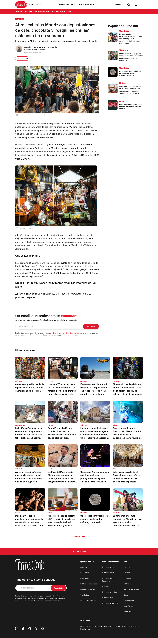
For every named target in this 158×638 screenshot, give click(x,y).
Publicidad (84, 573)
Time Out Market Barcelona (108, 580)
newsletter (76, 294)
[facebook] (29, 628)
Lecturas (127, 567)
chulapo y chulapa (43, 239)
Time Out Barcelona (109, 573)
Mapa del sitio (85, 621)
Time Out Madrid (108, 567)
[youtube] (42, 628)
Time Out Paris (107, 598)
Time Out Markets (86, 5)
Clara (126, 595)
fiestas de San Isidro (47, 134)
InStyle (126, 584)
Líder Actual (128, 606)
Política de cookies (87, 590)
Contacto (83, 567)
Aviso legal (84, 578)
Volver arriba (81, 552)
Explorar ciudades (67, 5)
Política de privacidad (88, 584)
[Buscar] (128, 4)
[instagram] (16, 628)
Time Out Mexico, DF (110, 603)
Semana (127, 573)
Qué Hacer (28, 11)
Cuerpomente (129, 601)
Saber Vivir (128, 612)
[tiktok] (23, 628)
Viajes (70, 11)
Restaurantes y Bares (42, 11)
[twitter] (36, 628)
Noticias (19, 11)
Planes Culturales (58, 11)
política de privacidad (72, 333)
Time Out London (109, 587)
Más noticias (79, 537)
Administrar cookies (88, 601)
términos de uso (55, 333)
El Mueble (128, 578)
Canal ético (84, 595)
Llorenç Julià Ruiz (47, 47)
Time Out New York (109, 592)
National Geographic (132, 590)
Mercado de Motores (25, 155)
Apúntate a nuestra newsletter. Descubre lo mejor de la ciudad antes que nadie (46, 320)
